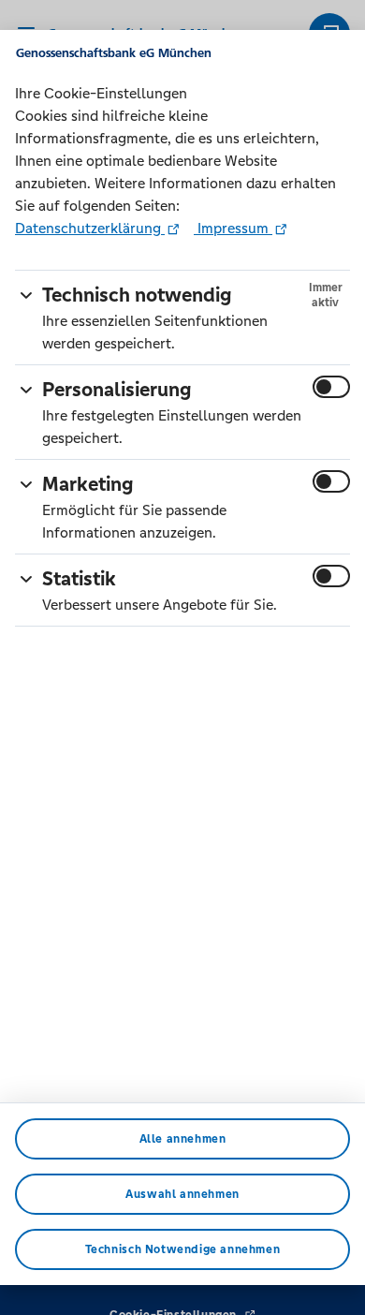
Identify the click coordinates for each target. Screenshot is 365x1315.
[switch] (331, 387)
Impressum (233, 228)
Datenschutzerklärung (90, 228)
